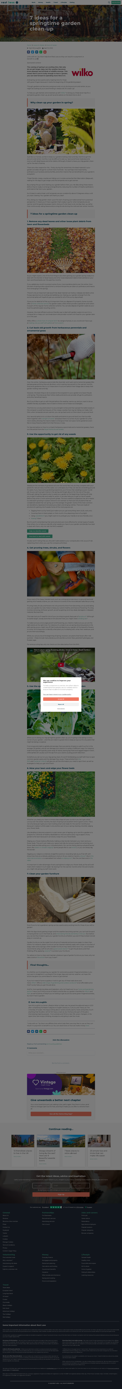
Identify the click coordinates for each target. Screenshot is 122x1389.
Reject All (61, 704)
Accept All (61, 699)
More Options (61, 708)
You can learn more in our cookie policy (57, 694)
